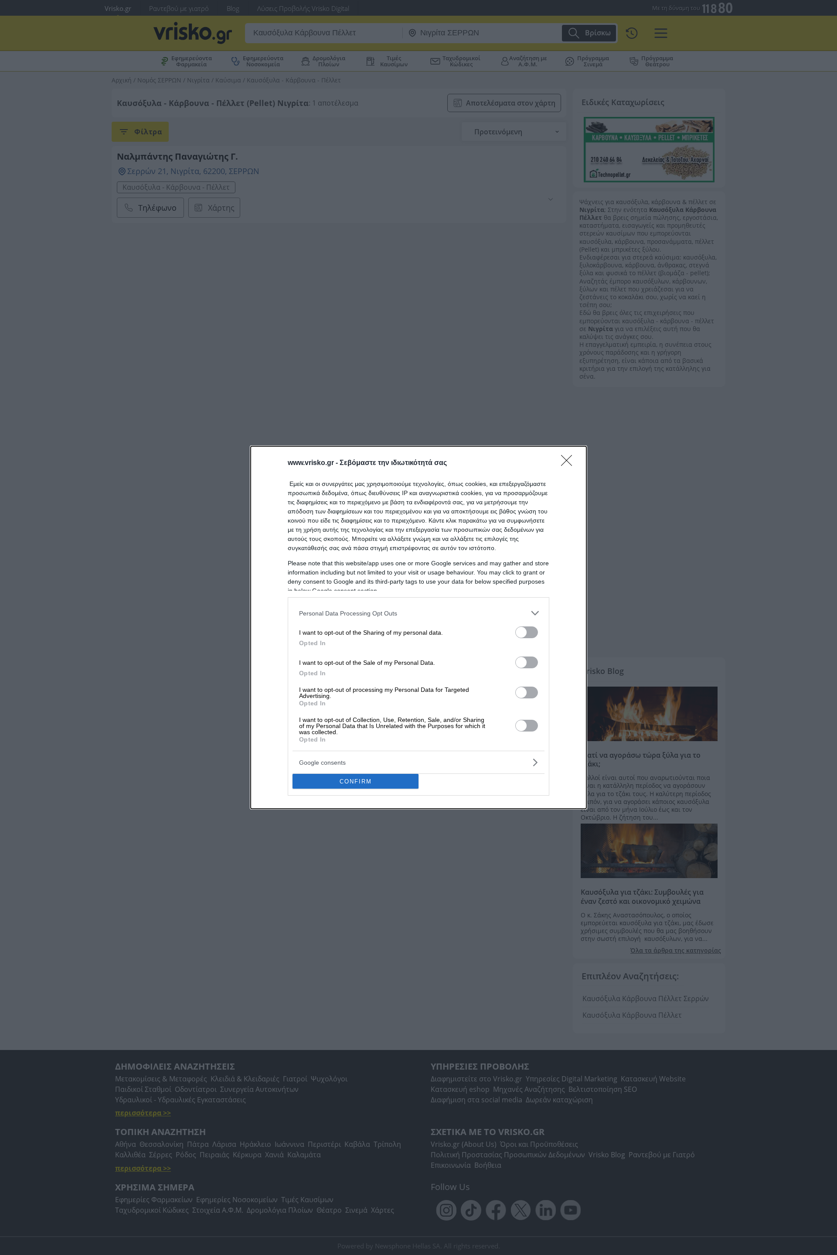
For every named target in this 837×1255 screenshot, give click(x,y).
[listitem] (418, 613)
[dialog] (418, 627)
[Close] (569, 463)
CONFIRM (356, 781)
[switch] (526, 632)
